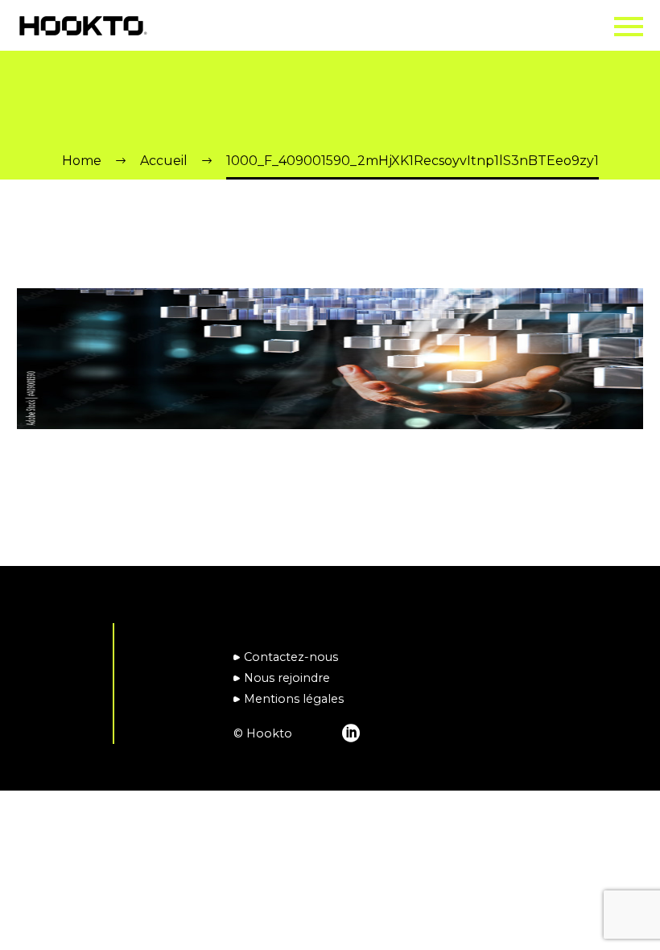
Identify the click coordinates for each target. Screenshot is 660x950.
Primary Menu (628, 26)
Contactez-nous (291, 657)
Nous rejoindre (287, 678)
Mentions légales (294, 699)
